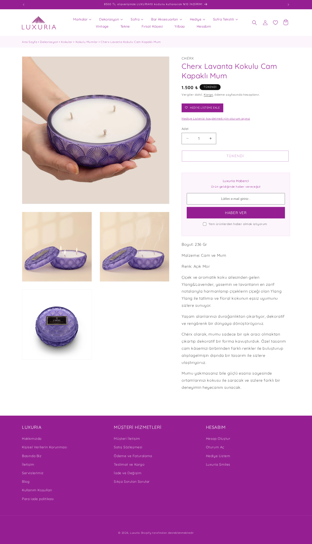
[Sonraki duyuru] (288, 4)
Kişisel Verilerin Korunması (44, 447)
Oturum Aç (215, 447)
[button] (80, 19)
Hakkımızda (31, 438)
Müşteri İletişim (127, 438)
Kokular (66, 42)
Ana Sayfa (29, 42)
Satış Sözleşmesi (128, 447)
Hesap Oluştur (218, 438)
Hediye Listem (218, 456)
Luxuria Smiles (218, 464)
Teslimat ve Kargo (129, 464)
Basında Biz (32, 456)
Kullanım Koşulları (37, 490)
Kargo (208, 94)
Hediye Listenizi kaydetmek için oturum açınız (216, 118)
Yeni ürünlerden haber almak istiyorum (238, 224)
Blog (25, 481)
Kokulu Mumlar (87, 42)
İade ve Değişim (127, 473)
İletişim (28, 464)
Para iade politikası (38, 499)
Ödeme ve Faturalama (133, 456)
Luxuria (135, 532)
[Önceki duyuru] (23, 4)
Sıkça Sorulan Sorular (132, 481)
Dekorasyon (49, 42)
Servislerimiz (33, 473)
